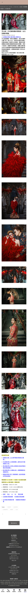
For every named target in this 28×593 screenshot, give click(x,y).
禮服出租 (15, 583)
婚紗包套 (17, 582)
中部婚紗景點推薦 (19, 496)
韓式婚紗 (7, 583)
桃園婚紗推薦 (7, 582)
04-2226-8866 (14, 542)
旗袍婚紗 (11, 509)
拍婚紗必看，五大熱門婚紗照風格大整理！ (13, 458)
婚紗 (1, 580)
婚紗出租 (11, 583)
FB (15, 494)
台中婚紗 (20, 580)
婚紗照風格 (20, 583)
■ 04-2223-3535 (14, 568)
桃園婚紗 (2, 582)
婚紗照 (4, 580)
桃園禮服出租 (12, 585)
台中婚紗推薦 (25, 580)
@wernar (17, 545)
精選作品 (18, 37)
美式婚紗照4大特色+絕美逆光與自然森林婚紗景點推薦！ (14, 466)
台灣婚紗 (13, 582)
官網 (4, 494)
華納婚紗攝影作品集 (4, 6)
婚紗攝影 (8, 580)
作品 (8, 494)
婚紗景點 (10, 6)
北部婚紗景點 (15, 6)
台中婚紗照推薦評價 (8, 499)
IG (12, 494)
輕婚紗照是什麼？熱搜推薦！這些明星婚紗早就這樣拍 (14, 475)
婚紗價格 (21, 582)
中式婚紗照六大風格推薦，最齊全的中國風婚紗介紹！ (14, 462)
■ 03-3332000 (14, 555)
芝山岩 (17, 509)
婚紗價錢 (25, 582)
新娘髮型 (18, 585)
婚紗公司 (15, 580)
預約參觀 (20, 494)
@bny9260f (16, 543)
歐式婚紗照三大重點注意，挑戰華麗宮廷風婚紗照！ (14, 471)
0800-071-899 (14, 538)
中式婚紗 (2, 583)
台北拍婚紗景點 (5, 509)
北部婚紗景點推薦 (8, 496)
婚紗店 (11, 580)
